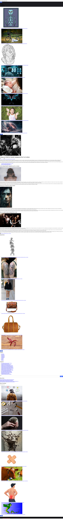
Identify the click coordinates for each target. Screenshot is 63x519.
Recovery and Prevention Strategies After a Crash (6, 164)
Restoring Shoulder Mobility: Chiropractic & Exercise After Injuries (7, 379)
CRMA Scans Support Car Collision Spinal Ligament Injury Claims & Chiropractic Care (9, 381)
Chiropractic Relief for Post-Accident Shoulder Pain (6, 278)
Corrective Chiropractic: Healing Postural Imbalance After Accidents (8, 93)
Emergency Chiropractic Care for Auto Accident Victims (7, 369)
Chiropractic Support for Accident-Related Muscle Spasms (22, 120)
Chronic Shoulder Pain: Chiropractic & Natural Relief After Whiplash (8, 300)
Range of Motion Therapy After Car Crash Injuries (20, 514)
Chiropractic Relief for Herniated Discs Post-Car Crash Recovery (7, 380)
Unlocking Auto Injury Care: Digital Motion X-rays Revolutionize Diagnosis (9, 28)
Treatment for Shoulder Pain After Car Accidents (6, 233)
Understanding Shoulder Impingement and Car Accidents (7, 163)
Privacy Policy (2, 5)
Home (2, 3)
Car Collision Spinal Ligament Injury (23, 43)
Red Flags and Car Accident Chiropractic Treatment (6, 372)
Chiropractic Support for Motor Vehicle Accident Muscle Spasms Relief (8, 120)
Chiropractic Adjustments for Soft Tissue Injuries (6, 364)
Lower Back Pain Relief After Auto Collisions (6, 370)
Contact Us (2, 4)
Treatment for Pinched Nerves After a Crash (5, 373)
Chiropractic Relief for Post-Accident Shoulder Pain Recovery (7, 349)
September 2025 (3, 357)
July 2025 (2, 358)
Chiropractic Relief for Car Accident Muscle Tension (6, 415)
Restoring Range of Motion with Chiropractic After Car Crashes (8, 514)
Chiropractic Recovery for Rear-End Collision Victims (7, 366)
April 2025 (2, 360)
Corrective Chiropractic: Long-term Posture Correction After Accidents (8, 430)
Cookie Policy (2, 6)
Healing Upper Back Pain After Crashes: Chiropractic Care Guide (8, 466)
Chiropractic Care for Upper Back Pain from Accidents (7, 365)
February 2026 (2, 354)
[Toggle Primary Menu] (1, 2)
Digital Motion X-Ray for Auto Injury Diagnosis (22, 28)
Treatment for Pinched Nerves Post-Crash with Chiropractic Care (8, 502)
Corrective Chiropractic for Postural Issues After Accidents (22, 93)
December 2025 (3, 355)
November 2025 (3, 356)
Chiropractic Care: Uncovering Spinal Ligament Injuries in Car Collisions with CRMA (10, 43)
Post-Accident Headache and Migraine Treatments (6, 371)
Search (0, 375)
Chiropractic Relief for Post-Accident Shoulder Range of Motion (8, 313)
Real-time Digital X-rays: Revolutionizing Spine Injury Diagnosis (8, 77)
